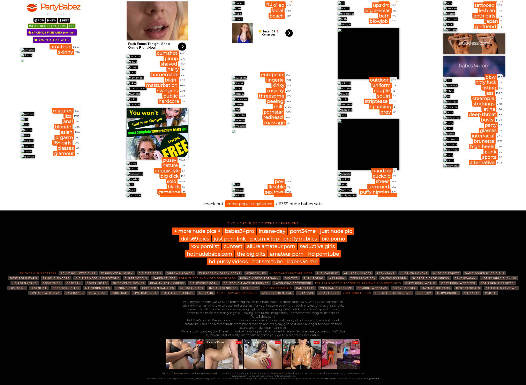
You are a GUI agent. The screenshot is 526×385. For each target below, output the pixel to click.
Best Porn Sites (66, 288)
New (52, 20)
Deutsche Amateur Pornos (246, 283)
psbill (490, 293)
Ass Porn (337, 278)
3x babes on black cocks (219, 273)
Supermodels (136, 278)
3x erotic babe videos (430, 278)
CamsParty (305, 288)
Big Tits (291, 278)
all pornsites (191, 288)
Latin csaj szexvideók (293, 283)
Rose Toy (424, 293)
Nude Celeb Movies (128, 283)
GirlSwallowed (180, 273)
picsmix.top (264, 239)
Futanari (305, 293)
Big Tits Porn (150, 273)
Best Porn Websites (458, 283)
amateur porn (287, 254)
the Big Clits (251, 254)
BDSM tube (52, 283)
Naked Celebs (164, 278)
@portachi (374, 378)
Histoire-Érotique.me (393, 293)
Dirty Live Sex (404, 288)
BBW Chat (97, 293)
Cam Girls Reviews (501, 288)
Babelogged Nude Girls (484, 273)
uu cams (206, 293)
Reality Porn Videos (167, 283)
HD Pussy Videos (228, 261)
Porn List (250, 288)
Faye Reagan (465, 278)
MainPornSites (97, 288)
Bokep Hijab (97, 283)
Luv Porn (17, 288)
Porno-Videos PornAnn (259, 278)
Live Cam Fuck (145, 293)
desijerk (74, 283)
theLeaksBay (327, 273)
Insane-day (272, 231)
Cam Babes (74, 293)
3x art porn (329, 293)
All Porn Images (357, 273)
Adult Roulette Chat (78, 273)
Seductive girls (317, 246)
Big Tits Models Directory (97, 278)
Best (65, 20)
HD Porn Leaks (25, 283)
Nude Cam (120, 293)
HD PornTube (323, 254)
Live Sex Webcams (45, 293)
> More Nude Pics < (197, 231)
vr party (471, 293)
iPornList (39, 288)
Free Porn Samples (158, 288)
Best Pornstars (23, 278)
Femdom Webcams (372, 288)
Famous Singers (56, 278)
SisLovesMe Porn (204, 283)
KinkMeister (126, 288)
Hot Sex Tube (267, 261)
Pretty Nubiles (300, 239)
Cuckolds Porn (393, 278)
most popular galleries (249, 203)
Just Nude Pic (336, 231)
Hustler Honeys (413, 273)
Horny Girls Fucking (499, 278)
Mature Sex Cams (436, 288)
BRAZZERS (53, 39)
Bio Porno (333, 239)
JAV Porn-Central (277, 293)
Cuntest (233, 246)
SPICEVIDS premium (53, 32)
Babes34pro (239, 231)
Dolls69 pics (195, 239)
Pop (40, 20)
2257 (327, 378)
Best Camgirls (468, 288)
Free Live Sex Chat (178, 293)
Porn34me (303, 231)
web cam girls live (336, 288)
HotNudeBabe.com (209, 254)
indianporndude (222, 288)
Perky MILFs (256, 273)
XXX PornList (205, 246)
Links (62, 26)
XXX (71, 26)
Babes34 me (302, 261)
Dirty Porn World (420, 283)
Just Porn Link (230, 239)
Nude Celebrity (446, 273)
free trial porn (44, 26)
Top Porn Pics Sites (497, 283)
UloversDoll (447, 293)
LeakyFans (385, 273)
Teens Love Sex (363, 278)
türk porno (313, 278)
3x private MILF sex (117, 273)
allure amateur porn (271, 246)
